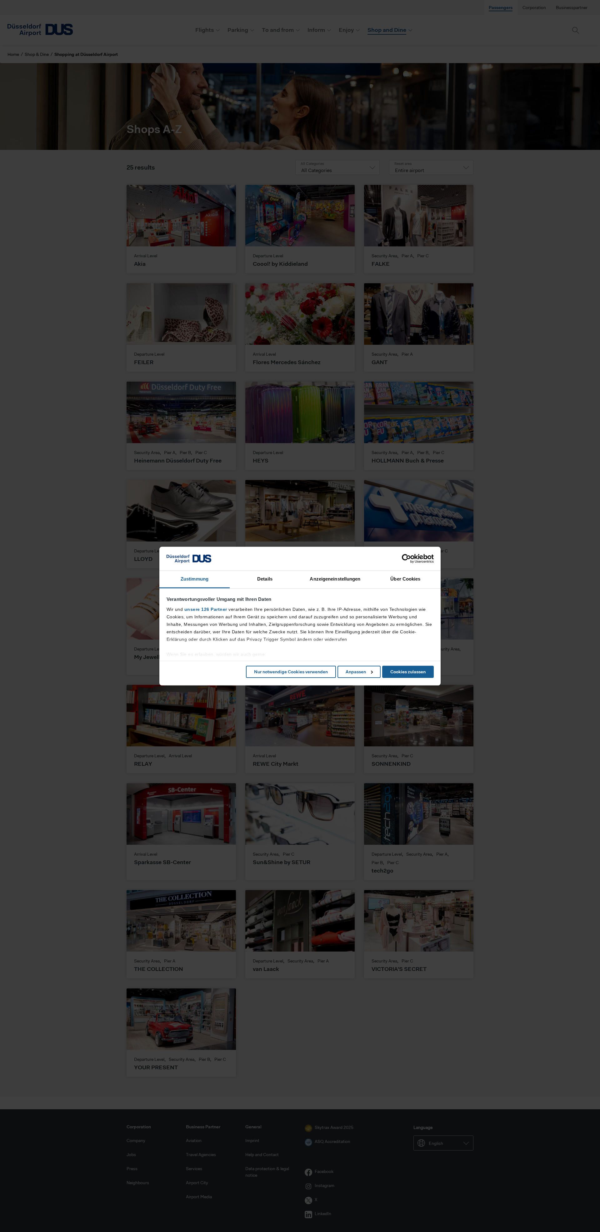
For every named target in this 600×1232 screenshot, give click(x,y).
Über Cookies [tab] (405, 578)
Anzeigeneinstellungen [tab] (335, 578)
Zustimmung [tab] (194, 578)
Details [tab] (264, 578)
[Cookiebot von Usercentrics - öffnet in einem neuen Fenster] (406, 558)
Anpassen (356, 672)
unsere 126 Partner (205, 609)
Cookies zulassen (408, 672)
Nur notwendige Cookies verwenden (291, 672)
